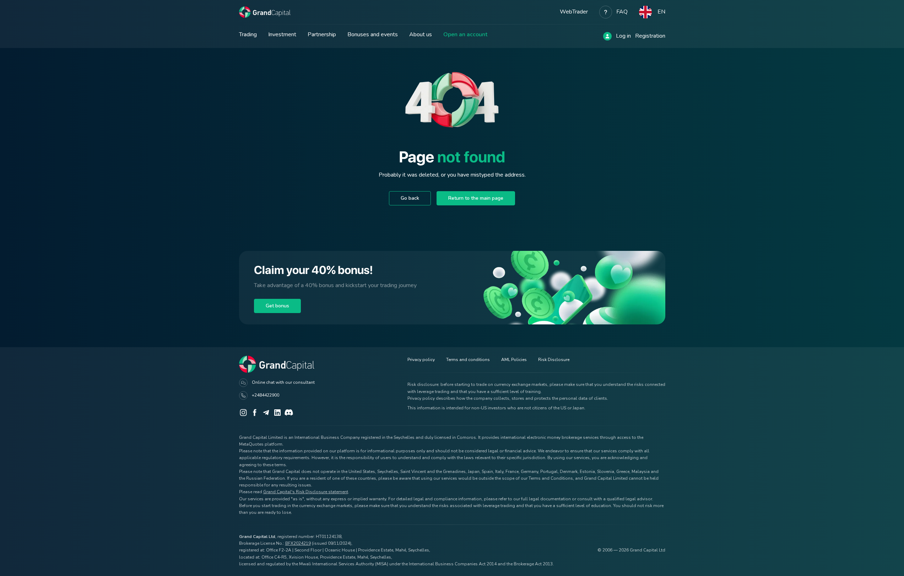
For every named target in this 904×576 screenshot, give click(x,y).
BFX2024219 (298, 543)
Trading (248, 34)
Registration (650, 36)
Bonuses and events (372, 34)
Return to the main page (475, 198)
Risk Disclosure (553, 359)
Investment (282, 34)
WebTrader (574, 12)
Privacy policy (421, 359)
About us (420, 34)
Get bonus (277, 305)
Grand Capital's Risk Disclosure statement (305, 492)
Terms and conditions (468, 359)
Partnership (322, 34)
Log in (623, 36)
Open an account (465, 34)
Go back (410, 198)
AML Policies (514, 359)
